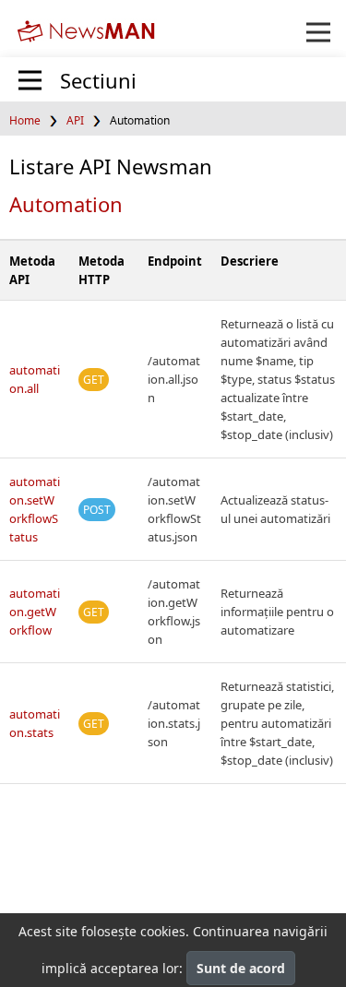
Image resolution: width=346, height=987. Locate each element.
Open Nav (318, 32)
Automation (66, 204)
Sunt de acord (241, 968)
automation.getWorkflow (34, 611)
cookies (162, 931)
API (75, 120)
